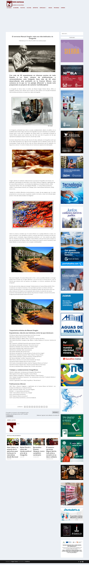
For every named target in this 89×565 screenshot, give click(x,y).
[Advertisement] (44, 20)
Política (22, 7)
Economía (16, 7)
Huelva (50, 7)
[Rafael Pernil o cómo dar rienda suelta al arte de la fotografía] (26, 441)
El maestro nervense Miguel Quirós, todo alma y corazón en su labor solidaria (51, 452)
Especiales (42, 7)
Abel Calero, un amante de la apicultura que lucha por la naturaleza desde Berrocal (12, 452)
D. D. (27, 40)
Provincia (56, 7)
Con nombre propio (41, 40)
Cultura (29, 7)
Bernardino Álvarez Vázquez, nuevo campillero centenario (38, 451)
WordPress (27, 561)
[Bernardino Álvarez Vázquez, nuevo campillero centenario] (39, 441)
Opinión (63, 7)
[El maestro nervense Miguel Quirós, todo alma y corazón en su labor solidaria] (52, 441)
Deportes (35, 7)
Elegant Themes (14, 561)
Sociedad (9, 7)
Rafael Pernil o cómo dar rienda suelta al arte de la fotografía (25, 451)
